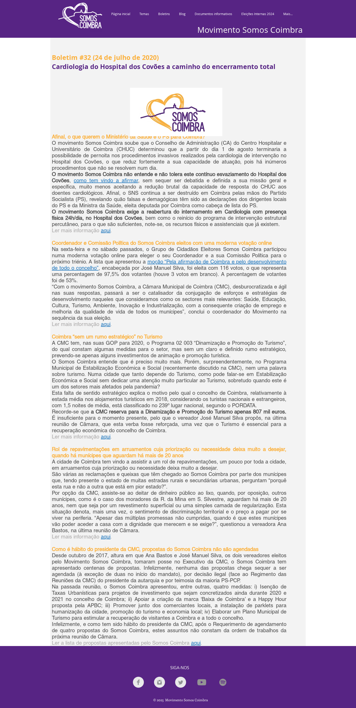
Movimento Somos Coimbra (250, 29)
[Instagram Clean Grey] (159, 682)
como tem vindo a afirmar (106, 180)
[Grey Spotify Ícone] (222, 682)
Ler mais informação (75, 230)
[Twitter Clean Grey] (180, 682)
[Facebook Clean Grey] (138, 682)
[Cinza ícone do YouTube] (201, 682)
